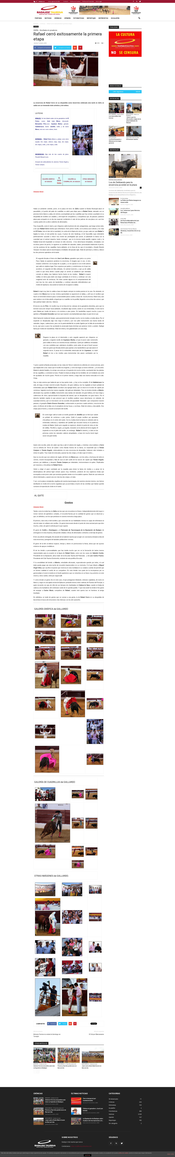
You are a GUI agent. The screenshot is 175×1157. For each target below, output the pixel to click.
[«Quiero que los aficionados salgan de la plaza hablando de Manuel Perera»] (134, 108)
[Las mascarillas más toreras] (116, 108)
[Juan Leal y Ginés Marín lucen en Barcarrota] (93, 1055)
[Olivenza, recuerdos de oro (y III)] (114, 231)
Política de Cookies (75, 1)
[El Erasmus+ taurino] (134, 131)
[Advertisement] (69, 93)
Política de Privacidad (88, 1)
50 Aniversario (113, 1099)
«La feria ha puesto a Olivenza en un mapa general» (115, 141)
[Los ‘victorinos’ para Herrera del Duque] (114, 211)
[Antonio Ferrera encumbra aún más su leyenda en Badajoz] (44, 1055)
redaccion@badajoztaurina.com (81, 1146)
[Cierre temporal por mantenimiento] (76, 1101)
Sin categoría (113, 1123)
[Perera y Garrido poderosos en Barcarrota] (69, 1055)
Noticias (48, 18)
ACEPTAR (87, 1155)
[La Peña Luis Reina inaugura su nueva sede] (114, 201)
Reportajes (91, 18)
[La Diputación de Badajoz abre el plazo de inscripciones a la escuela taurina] (76, 1121)
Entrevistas (103, 18)
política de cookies (123, 1153)
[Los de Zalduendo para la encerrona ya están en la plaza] (125, 166)
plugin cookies (170, 1154)
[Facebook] (133, 1)
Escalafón (115, 18)
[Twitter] (140, 1)
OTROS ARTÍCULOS (41, 1043)
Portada (38, 18)
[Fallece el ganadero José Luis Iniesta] (76, 1111)
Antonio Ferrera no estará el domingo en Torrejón (46, 1035)
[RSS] (136, 1)
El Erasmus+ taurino (132, 139)
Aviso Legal (99, 1)
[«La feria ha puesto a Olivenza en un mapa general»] (116, 131)
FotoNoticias (78, 18)
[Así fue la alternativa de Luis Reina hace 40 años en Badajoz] (114, 221)
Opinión (67, 18)
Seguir (138, 91)
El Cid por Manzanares (96, 1034)
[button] (139, 18)
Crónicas (57, 18)
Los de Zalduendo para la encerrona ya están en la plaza (123, 183)
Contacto (65, 1)
